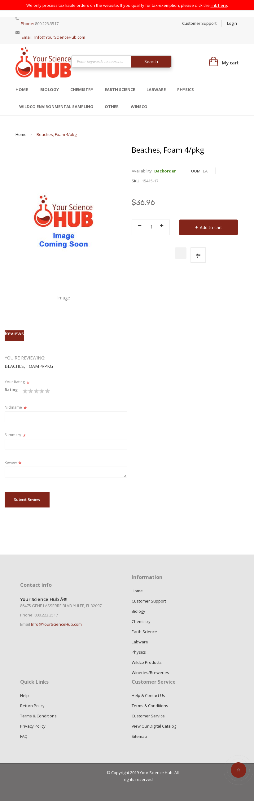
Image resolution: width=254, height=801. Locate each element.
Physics (185, 89)
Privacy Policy (33, 726)
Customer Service (148, 716)
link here (219, 5)
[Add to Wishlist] (180, 253)
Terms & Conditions (38, 716)
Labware (156, 89)
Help (24, 695)
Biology (49, 89)
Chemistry (81, 89)
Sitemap (139, 736)
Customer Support (199, 23)
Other (112, 106)
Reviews (14, 333)
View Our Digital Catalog (154, 726)
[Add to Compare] (198, 255)
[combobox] (121, 61)
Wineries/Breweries (150, 672)
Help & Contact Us (148, 695)
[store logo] (43, 62)
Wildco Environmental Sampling (56, 106)
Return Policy (32, 705)
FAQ (24, 736)
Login (232, 23)
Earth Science (120, 89)
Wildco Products (147, 662)
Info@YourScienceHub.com (59, 37)
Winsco (139, 106)
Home (21, 89)
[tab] (14, 335)
